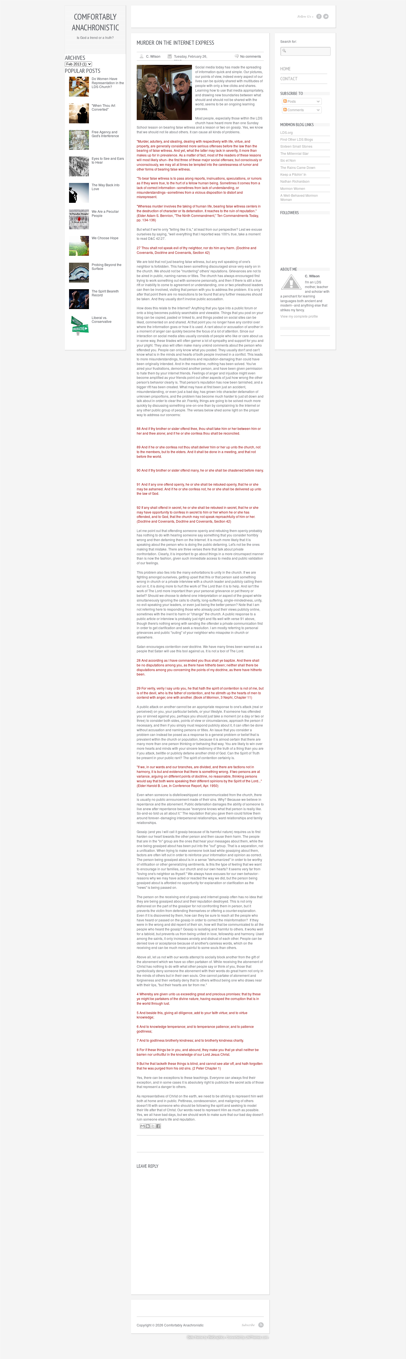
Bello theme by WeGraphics (206, 1337)
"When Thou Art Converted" (103, 107)
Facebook (319, 16)
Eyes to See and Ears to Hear (108, 160)
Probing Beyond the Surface (107, 266)
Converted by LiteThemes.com (247, 1337)
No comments (250, 56)
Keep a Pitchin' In (293, 174)
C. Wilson (153, 56)
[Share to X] (153, 1126)
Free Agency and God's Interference (105, 133)
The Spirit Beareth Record (105, 293)
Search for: (288, 41)
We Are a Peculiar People (105, 213)
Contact (289, 78)
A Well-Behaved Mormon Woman (299, 197)
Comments (295, 109)
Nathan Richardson (295, 181)
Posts (291, 101)
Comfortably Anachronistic (95, 22)
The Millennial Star (294, 153)
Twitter (326, 16)
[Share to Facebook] (158, 1126)
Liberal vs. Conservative (102, 319)
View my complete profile (299, 316)
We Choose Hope (105, 237)
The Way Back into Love (106, 186)
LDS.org (286, 132)
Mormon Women (292, 188)
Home (285, 68)
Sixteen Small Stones (296, 146)
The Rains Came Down (297, 167)
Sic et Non (288, 160)
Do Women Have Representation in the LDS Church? (108, 82)
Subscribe (248, 1325)
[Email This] (142, 1126)
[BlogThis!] (148, 1126)
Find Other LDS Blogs (296, 139)
